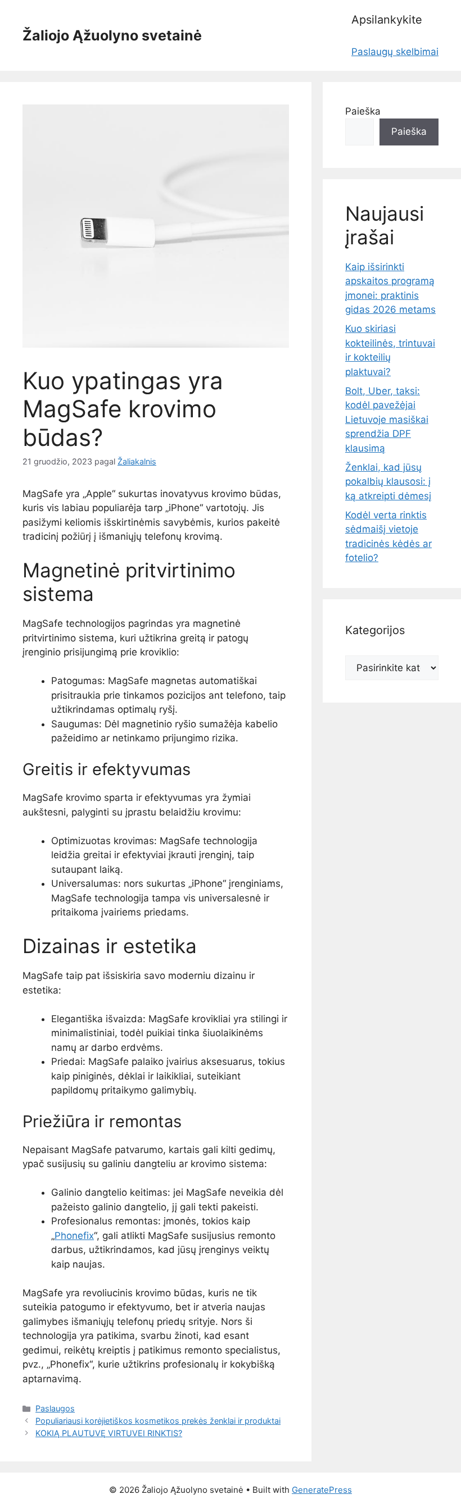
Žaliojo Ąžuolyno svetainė (112, 35)
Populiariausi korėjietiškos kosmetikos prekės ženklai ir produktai (158, 1420)
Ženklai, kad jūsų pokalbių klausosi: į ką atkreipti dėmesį (388, 482)
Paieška (363, 111)
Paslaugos (55, 1408)
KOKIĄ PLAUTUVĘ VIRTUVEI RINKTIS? (108, 1433)
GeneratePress (322, 1489)
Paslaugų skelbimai (395, 51)
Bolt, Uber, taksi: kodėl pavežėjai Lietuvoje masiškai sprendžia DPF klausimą (386, 419)
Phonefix (74, 1235)
